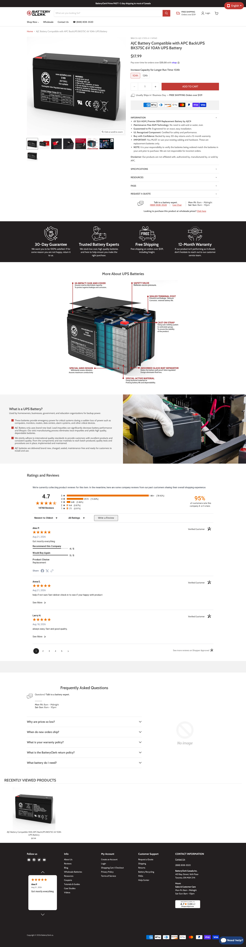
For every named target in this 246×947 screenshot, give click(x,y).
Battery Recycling (146, 872)
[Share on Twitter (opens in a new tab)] (47, 570)
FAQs (133, 185)
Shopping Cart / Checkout (112, 867)
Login (103, 863)
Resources (137, 177)
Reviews (67, 863)
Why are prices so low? (41, 721)
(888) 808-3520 (158, 205)
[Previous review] (42, 872)
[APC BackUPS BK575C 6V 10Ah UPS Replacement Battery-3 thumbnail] (56, 143)
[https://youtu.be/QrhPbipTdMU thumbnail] (106, 143)
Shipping (142, 863)
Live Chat (177, 205)
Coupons (68, 880)
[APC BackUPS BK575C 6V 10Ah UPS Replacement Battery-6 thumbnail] (92, 143)
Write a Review (106, 518)
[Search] (166, 13)
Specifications (139, 169)
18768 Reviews (49, 508)
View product (34, 811)
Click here (201, 211)
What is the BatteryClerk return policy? (51, 752)
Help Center (143, 880)
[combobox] (108, 13)
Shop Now (32, 22)
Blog (66, 867)
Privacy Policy (107, 872)
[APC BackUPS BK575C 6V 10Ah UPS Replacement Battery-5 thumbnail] (80, 143)
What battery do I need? (42, 762)
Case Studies (69, 888)
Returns (141, 867)
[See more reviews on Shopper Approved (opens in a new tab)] (52, 571)
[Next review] (42, 914)
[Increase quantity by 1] (155, 87)
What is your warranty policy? (45, 742)
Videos (67, 892)
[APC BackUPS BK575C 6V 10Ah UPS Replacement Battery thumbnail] (32, 143)
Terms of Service (108, 876)
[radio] (123, 495)
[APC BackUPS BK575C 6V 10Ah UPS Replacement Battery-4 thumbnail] (68, 143)
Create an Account (109, 859)
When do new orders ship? (43, 732)
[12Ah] (145, 79)
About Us (68, 859)
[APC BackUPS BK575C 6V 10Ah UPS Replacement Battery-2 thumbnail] (44, 143)
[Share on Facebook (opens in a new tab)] (42, 571)
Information (138, 117)
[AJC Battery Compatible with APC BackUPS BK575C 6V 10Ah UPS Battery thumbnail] (32, 156)
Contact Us (63, 22)
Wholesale (48, 22)
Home (30, 31)
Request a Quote (145, 859)
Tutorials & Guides (72, 884)
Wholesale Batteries (73, 872)
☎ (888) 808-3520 (83, 22)
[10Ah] (136, 79)
